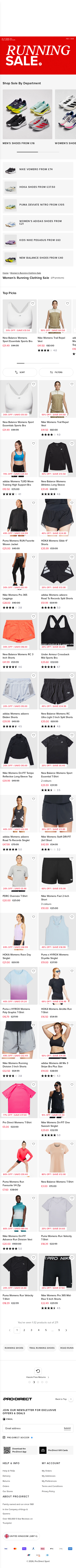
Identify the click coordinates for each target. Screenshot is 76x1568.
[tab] (8, 1419)
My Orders (47, 1470)
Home (5, 273)
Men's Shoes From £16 (19, 143)
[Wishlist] (32, 303)
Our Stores (8, 1491)
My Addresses (48, 1476)
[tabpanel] (38, 1428)
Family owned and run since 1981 (18, 1504)
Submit (67, 1428)
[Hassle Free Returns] (22, 1373)
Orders (6, 1486)
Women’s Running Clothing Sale (25, 273)
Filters (58, 372)
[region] (38, 1348)
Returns (6, 1481)
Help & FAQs (9, 1470)
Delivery (6, 1476)
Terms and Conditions (52, 1486)
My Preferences (49, 1481)
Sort (22, 372)
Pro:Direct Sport (42, 1561)
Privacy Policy (48, 1491)
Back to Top (61, 1399)
